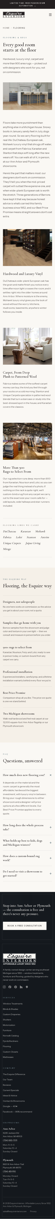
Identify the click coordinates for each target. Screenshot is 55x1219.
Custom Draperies (11, 1014)
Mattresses (8, 1057)
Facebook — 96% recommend (17, 1111)
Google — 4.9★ (10, 1106)
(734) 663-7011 (10, 1140)
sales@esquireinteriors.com (15, 1211)
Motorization (9, 1025)
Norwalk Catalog (11, 1035)
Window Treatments (12, 1003)
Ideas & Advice (10, 1095)
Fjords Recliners (10, 1041)
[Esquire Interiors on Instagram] (4, 987)
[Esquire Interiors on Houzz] (21, 987)
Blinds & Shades (10, 1009)
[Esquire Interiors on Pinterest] (15, 987)
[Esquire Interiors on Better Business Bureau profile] (27, 987)
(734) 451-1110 (9, 1171)
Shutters (7, 1019)
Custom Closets (10, 1051)
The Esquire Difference (14, 1074)
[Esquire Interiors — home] (14, 15)
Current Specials (11, 1090)
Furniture (7, 1030)
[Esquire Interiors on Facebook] (10, 987)
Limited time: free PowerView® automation (27, 4)
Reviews (7, 1085)
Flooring (7, 1046)
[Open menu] (50, 15)
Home (6, 28)
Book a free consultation (25, 926)
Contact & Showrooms (14, 1101)
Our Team (7, 1079)
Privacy (33, 1211)
